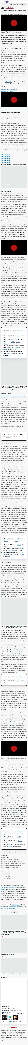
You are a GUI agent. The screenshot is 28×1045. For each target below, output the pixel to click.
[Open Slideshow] (14, 173)
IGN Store (7, 1033)
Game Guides (11, 1030)
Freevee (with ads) (21, 677)
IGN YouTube (18, 1035)
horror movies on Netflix (14, 906)
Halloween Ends (8, 81)
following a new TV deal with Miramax (10, 887)
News (2, 1030)
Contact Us (14, 1039)
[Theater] (9, 1012)
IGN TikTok (3, 1039)
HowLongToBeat (5, 1037)
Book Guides (18, 1030)
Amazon (16, 332)
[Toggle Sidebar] (2, 2)
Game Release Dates (15, 1033)
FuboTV (19, 836)
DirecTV (9, 353)
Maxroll (11, 1037)
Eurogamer (11, 1035)
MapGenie (23, 1033)
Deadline (3, 889)
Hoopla (11, 554)
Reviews (6, 1030)
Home (2, 7)
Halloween (9, 7)
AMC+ (18, 330)
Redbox (22, 330)
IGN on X (9, 1039)
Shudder (18, 341)
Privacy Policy (20, 1039)
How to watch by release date (7, 91)
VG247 (15, 1037)
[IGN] (7, 2)
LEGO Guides (7, 1032)
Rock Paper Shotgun (22, 1037)
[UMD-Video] (7, 1012)
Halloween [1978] (6, 1006)
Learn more (9, 6)
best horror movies (16, 904)
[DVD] (6, 1012)
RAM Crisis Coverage (16, 1032)
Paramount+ (22, 548)
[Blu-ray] (4, 1012)
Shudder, (6, 332)
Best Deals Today (5, 1035)
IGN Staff (8, 31)
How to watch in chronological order (9, 89)
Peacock (21, 844)
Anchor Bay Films (8, 1008)
